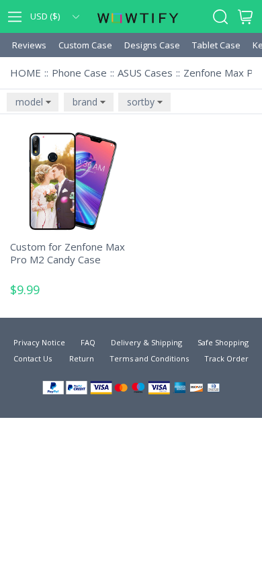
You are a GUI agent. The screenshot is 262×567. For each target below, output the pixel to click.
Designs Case (152, 45)
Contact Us (32, 358)
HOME (25, 72)
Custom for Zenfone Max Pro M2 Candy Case (67, 254)
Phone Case (79, 72)
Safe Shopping (223, 342)
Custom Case (85, 45)
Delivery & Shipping (146, 342)
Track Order (226, 358)
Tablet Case (216, 45)
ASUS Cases (145, 72)
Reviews (29, 45)
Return (80, 358)
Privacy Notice (39, 342)
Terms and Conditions (149, 358)
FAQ (88, 342)
